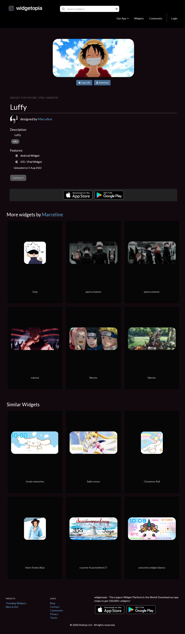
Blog (52, 603)
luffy (15, 141)
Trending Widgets (16, 603)
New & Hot (12, 606)
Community (155, 18)
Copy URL (85, 82)
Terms (53, 617)
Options (17, 177)
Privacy (54, 614)
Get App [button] (121, 18)
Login (174, 18)
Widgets (139, 18)
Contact (54, 606)
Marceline (45, 119)
